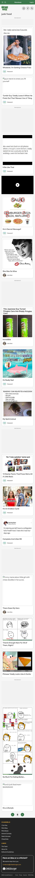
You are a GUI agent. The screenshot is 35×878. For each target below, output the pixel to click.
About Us (4, 849)
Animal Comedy (6, 833)
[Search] (5, 2)
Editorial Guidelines (7, 852)
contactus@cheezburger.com (12, 864)
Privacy (20, 875)
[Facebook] (27, 8)
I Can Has (4, 825)
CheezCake (4, 839)
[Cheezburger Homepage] (17, 869)
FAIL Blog (4, 828)
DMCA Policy (31, 875)
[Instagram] (23, 8)
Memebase (17, 2)
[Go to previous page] (12, 814)
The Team (4, 846)
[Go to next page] (22, 814)
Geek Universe (5, 836)
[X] (32, 8)
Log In (32, 2)
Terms (16, 875)
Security (25, 875)
